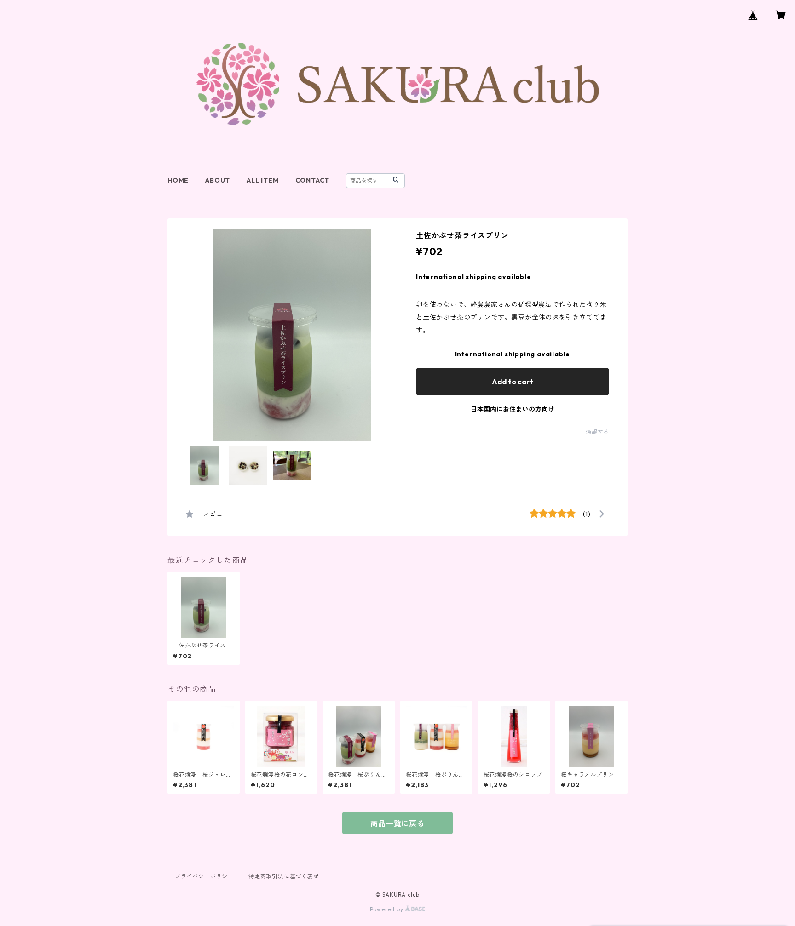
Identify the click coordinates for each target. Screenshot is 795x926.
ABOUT (217, 180)
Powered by (387, 909)
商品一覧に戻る (397, 823)
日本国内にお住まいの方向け (512, 409)
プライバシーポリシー (204, 876)
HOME (178, 180)
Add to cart (512, 381)
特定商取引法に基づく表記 (283, 876)
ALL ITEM (262, 180)
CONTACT (312, 180)
